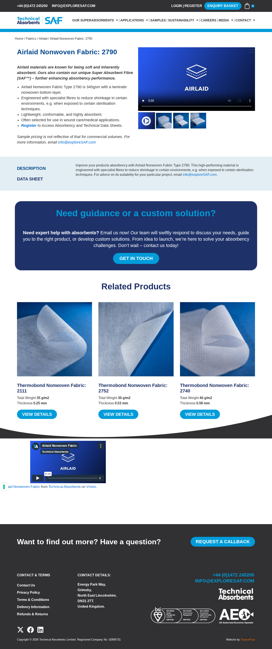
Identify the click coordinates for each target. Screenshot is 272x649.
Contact (243, 20)
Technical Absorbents (64, 486)
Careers (208, 20)
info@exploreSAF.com (77, 142)
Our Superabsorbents (93, 20)
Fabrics (31, 38)
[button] (146, 120)
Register (29, 125)
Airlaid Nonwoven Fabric (21, 486)
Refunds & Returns (32, 614)
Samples (158, 20)
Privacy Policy (28, 592)
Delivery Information (33, 607)
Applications (132, 20)
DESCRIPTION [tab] (31, 168)
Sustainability (181, 20)
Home (19, 38)
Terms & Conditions (33, 600)
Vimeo (91, 486)
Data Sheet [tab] (30, 179)
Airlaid (43, 38)
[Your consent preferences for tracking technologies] (4, 487)
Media (224, 20)
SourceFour (248, 639)
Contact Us (26, 585)
